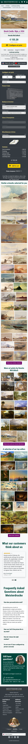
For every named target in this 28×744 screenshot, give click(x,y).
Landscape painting (15, 6)
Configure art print (15, 45)
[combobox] (14, 82)
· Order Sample (18, 712)
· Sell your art (18, 705)
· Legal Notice (5, 705)
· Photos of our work (19, 709)
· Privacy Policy (5, 709)
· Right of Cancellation (7, 711)
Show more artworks (14, 535)
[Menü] (1, 2)
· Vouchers (17, 711)
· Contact (4, 703)
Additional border (5, 80)
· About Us (4, 714)
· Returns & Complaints (7, 712)
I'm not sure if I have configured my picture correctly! (14, 646)
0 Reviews (17, 66)
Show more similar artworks (14, 363)
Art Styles (8, 6)
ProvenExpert (9, 573)
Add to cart (15, 166)
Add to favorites (21, 63)
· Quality (17, 707)
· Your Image (18, 703)
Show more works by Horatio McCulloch (14, 444)
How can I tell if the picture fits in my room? (13, 630)
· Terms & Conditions (6, 707)
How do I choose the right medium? (11, 638)
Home (2, 6)
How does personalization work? (13, 602)
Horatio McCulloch (7, 7)
